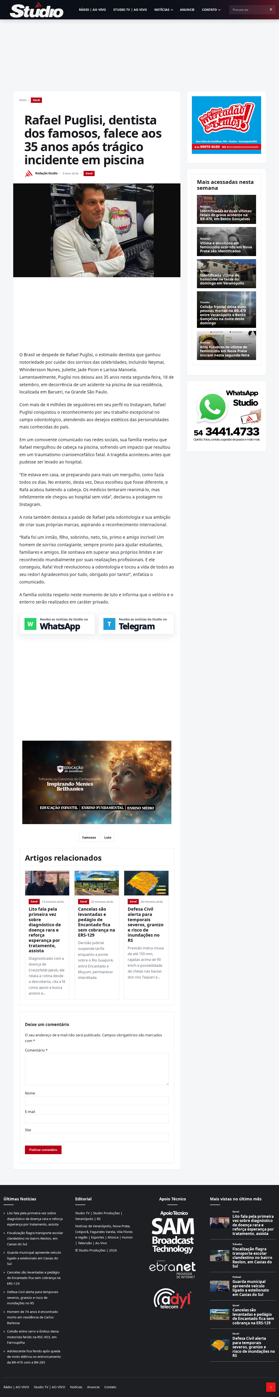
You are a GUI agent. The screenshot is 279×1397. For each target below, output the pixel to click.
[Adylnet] (172, 1298)
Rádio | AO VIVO (92, 9)
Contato (209, 9)
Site (28, 1130)
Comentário (36, 1050)
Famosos (89, 837)
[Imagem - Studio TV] (226, 414)
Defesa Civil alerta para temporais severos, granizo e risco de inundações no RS (145, 924)
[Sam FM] (172, 1232)
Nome (30, 1093)
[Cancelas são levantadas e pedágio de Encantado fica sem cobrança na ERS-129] (97, 883)
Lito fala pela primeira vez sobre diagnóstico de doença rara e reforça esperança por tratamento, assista (45, 930)
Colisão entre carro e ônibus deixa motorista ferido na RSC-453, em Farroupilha (33, 1337)
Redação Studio (46, 173)
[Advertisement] (139, 52)
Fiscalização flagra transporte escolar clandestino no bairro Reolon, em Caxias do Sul (35, 1238)
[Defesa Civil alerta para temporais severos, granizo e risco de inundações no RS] (146, 883)
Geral (36, 100)
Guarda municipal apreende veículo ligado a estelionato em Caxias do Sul (34, 1258)
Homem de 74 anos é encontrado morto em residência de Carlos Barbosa (32, 1317)
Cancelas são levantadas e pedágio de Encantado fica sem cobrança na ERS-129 (96, 922)
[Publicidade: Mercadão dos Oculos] (226, 125)
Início (22, 100)
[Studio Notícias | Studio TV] (37, 9)
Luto (107, 837)
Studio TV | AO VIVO (130, 9)
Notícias (161, 9)
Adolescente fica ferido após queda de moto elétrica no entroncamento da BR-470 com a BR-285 (34, 1356)
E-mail (30, 1111)
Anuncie (187, 9)
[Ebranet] (172, 1269)
